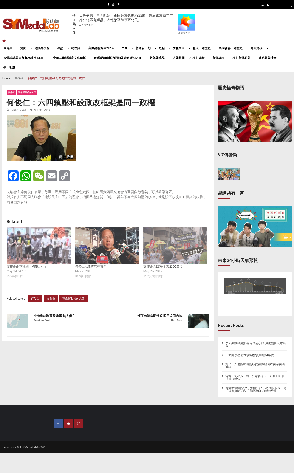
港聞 (23, 48)
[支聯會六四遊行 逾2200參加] (175, 245)
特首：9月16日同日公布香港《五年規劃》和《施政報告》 (255, 374)
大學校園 (179, 57)
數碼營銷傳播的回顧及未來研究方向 (118, 57)
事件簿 (11, 92)
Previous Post (42, 320)
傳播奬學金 (41, 48)
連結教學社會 (268, 57)
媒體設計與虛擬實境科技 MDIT (24, 57)
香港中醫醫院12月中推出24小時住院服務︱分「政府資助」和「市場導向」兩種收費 (255, 385)
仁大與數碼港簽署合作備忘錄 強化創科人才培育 (255, 340)
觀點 (162, 48)
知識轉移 (257, 48)
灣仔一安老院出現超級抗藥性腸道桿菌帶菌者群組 (255, 362)
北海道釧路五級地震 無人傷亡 (54, 316)
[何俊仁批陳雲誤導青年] (107, 245)
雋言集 (7, 48)
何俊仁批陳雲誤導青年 (91, 266)
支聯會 (51, 298)
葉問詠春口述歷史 (231, 48)
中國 (125, 48)
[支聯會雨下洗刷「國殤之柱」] (39, 245)
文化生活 (179, 48)
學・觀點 (9, 67)
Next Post (176, 320)
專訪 (60, 48)
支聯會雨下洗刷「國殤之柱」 (27, 266)
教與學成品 (157, 57)
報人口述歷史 (202, 48)
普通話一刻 (143, 48)
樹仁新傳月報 (242, 57)
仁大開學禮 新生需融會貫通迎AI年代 (249, 351)
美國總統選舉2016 (101, 48)
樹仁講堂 (199, 57)
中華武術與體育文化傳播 (69, 57)
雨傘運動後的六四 (27, 92)
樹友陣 (75, 48)
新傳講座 (219, 57)
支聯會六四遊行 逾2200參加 (163, 266)
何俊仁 (35, 298)
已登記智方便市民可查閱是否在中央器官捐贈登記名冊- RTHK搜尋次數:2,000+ (126, 20)
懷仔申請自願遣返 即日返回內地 (160, 316)
